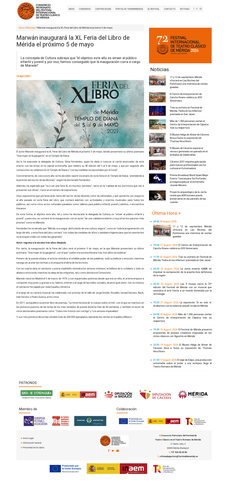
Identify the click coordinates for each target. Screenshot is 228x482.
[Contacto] (200, 8)
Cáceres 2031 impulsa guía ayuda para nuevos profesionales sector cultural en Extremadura (188, 165)
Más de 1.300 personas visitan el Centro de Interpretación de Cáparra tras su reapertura (189, 124)
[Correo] (117, 450)
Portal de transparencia (129, 9)
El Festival (153, 9)
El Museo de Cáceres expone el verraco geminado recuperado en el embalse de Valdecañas (189, 151)
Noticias (184, 9)
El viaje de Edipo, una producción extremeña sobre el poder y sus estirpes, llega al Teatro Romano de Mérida (182, 363)
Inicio (71, 9)
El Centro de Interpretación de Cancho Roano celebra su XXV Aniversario (186, 97)
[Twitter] (197, 8)
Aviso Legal (28, 438)
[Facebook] (193, 8)
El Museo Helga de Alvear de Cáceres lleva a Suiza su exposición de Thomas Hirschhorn (189, 138)
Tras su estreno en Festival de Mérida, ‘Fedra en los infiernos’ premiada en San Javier (186, 111)
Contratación (103, 9)
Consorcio (85, 9)
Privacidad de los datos (33, 447)
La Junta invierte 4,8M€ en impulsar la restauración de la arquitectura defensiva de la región (182, 272)
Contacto (169, 9)
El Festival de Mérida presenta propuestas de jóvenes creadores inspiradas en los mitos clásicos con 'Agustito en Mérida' (182, 333)
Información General (32, 443)
